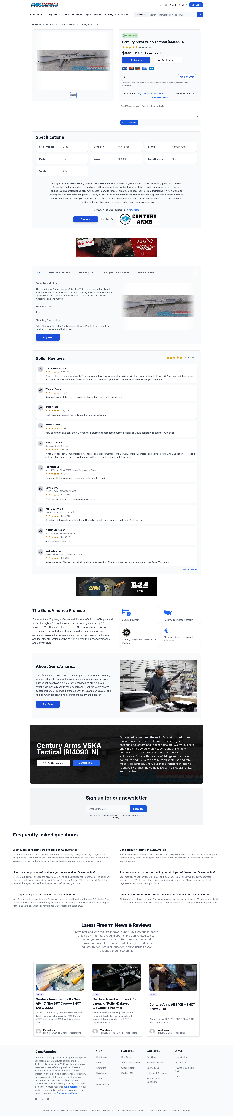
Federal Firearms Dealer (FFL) (67, 880)
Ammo (99, 1078)
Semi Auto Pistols (67, 24)
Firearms (50, 24)
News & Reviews (71, 14)
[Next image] (108, 60)
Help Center (181, 1057)
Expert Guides (91, 14)
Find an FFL (127, 1073)
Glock (87, 857)
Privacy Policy (155, 1110)
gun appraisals (71, 1086)
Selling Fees (153, 1067)
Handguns (101, 1057)
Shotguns (101, 1067)
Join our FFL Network (158, 1073)
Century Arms (86, 24)
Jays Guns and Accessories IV (152, 93)
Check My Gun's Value (114, 14)
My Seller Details (155, 1062)
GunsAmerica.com (64, 1110)
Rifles (99, 1062)
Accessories (102, 1084)
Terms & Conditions (171, 1110)
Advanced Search (130, 1062)
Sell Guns (196, 5)
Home (38, 24)
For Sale (139, 14)
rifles (87, 854)
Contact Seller (130, 122)
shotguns (96, 854)
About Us (180, 1076)
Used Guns (102, 1073)
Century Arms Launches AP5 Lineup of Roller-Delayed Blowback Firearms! (114, 1003)
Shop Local (52, 14)
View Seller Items (160, 97)
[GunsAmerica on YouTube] (47, 1099)
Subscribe (138, 808)
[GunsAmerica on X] (41, 1099)
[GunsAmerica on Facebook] (36, 1099)
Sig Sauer (96, 857)
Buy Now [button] (137, 60)
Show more (133, 209)
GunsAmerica (46, 1052)
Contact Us (180, 1062)
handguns (79, 854)
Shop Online (36, 14)
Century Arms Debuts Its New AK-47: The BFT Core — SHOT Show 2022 (58, 1003)
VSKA (99, 24)
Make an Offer (187, 77)
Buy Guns (48, 704)
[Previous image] (38, 60)
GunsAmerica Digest (67, 1093)
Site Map (186, 1110)
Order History (128, 1067)
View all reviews (189, 569)
